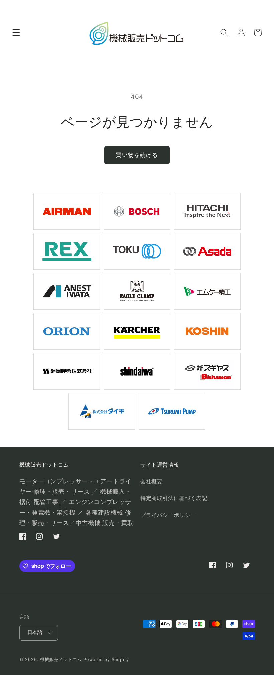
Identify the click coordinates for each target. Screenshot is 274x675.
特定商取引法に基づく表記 (173, 498)
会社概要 (151, 481)
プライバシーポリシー (168, 515)
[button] (16, 32)
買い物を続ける (137, 154)
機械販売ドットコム (61, 659)
